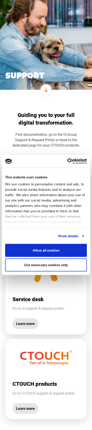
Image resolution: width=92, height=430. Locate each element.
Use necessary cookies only (46, 265)
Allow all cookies (46, 250)
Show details (68, 236)
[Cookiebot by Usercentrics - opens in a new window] (67, 161)
